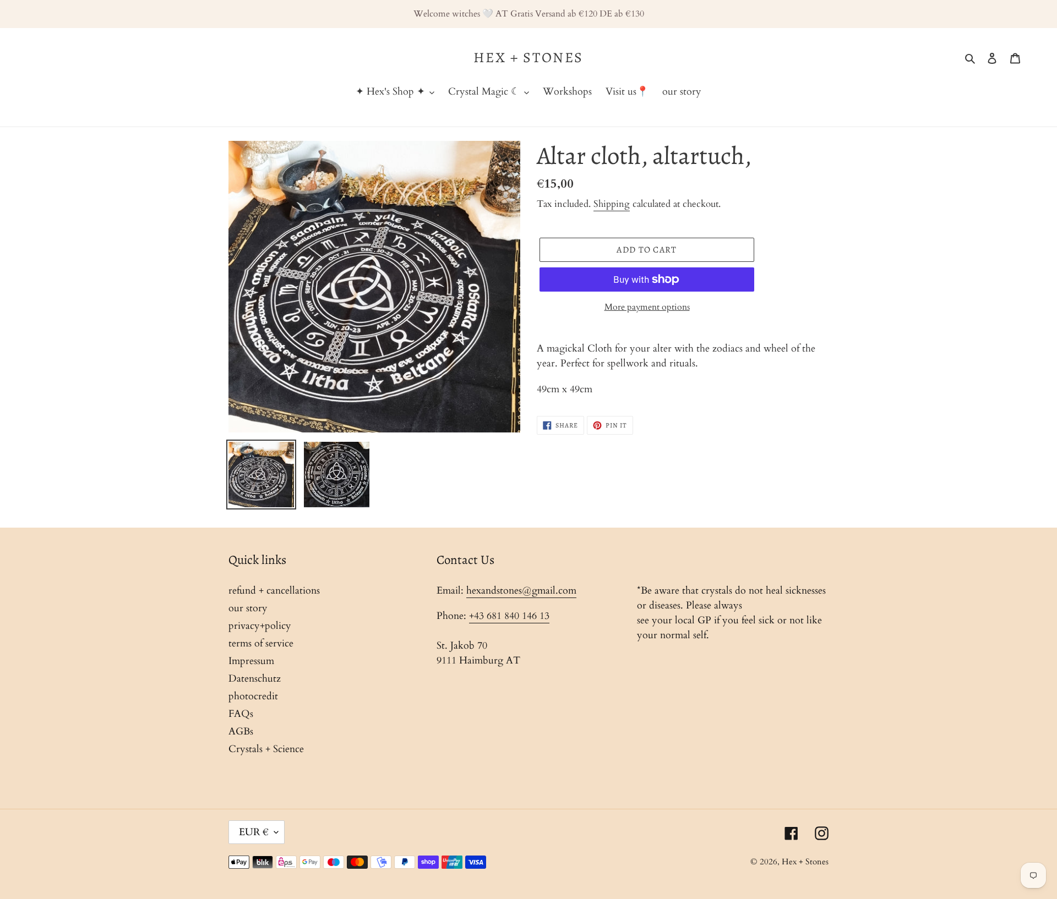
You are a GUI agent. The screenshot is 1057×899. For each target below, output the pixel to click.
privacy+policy (259, 626)
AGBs (240, 731)
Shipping (611, 204)
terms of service (260, 643)
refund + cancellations (274, 590)
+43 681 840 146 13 (509, 616)
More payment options (647, 307)
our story (248, 608)
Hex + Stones (528, 57)
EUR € (254, 832)
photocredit (253, 696)
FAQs (240, 714)
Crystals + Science (266, 749)
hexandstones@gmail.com (521, 590)
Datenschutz (254, 679)
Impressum (251, 661)
